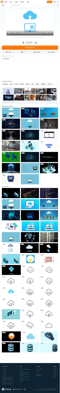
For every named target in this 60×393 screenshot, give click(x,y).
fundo (37, 84)
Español (54, 371)
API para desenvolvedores (8, 377)
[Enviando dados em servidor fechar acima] (30, 193)
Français (54, 376)
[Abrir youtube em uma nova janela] (24, 389)
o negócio (43, 84)
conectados (5, 84)
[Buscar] (53, 5)
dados (16, 84)
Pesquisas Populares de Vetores (24, 375)
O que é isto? (11, 55)
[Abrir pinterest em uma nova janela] (19, 389)
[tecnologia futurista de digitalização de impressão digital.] (49, 124)
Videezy (4, 372)
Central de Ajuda (39, 369)
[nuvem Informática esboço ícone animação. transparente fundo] (30, 292)
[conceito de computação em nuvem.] (30, 135)
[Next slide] (55, 84)
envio (11, 84)
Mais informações (6, 58)
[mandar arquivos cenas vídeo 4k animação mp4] (49, 259)
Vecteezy (4, 371)
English (53, 369)
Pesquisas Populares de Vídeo (24, 380)
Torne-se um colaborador (38, 375)
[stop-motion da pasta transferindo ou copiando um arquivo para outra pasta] (49, 113)
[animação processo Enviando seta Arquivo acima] (30, 259)
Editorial (22, 1)
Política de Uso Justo (52, 389)
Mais (28, 1)
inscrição (22, 84)
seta (33, 84)
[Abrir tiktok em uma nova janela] (21, 389)
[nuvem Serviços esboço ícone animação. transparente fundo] (30, 314)
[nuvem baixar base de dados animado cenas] (30, 336)
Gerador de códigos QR (7, 383)
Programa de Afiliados (24, 372)
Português (54, 372)
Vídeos (16, 1)
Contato (37, 371)
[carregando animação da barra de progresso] (49, 157)
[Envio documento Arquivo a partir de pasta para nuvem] (49, 248)
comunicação (50, 84)
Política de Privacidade (44, 389)
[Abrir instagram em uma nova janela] (15, 389)
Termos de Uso (36, 389)
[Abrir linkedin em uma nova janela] (17, 389)
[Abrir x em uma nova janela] (23, 389)
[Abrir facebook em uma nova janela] (13, 389)
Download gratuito (30, 47)
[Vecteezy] (2, 2)
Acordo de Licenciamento (24, 369)
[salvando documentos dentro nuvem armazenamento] (11, 336)
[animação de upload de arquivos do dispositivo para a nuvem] (10, 248)
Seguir (35, 43)
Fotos (11, 1)
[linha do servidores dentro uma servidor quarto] (49, 237)
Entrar (53, 1)
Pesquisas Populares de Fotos (24, 377)
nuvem (27, 84)
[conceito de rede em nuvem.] (11, 124)
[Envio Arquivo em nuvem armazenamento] (29, 248)
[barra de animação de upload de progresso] (49, 146)
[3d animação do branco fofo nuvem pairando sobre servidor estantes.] (49, 215)
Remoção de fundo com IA (8, 382)
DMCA (21, 371)
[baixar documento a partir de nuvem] (11, 270)
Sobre (37, 372)
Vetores (5, 1)
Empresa (4, 374)
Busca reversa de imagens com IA (8, 380)
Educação (4, 376)
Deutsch (54, 374)
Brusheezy (5, 369)
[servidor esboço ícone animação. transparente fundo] (30, 270)
